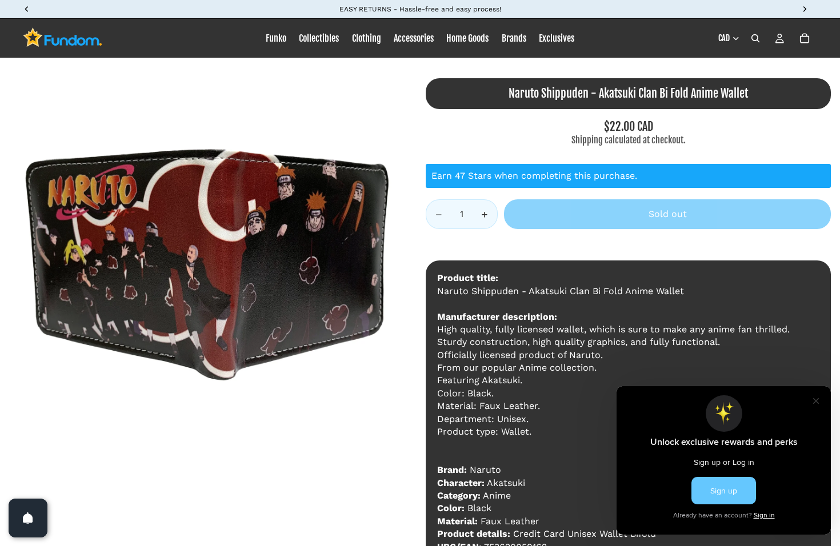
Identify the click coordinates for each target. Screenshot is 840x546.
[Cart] (804, 38)
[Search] (755, 38)
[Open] (28, 518)
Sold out (668, 213)
